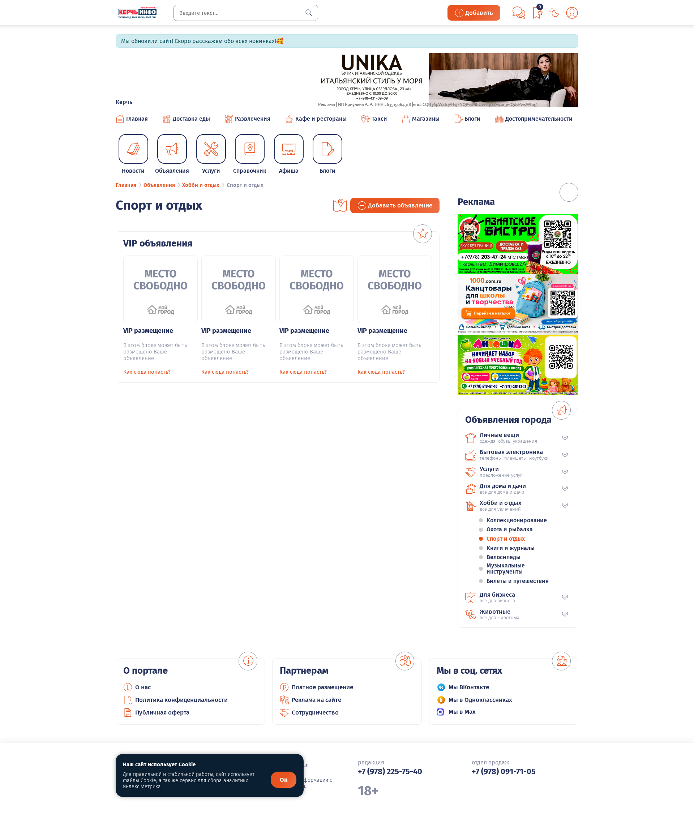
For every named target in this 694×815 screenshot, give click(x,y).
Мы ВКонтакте (469, 687)
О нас (143, 687)
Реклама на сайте (316, 700)
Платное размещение (322, 687)
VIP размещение (148, 331)
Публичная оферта (162, 712)
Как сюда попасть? (147, 372)
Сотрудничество (315, 712)
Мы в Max (462, 712)
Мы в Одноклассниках (480, 700)
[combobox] (246, 13)
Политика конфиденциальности (181, 700)
